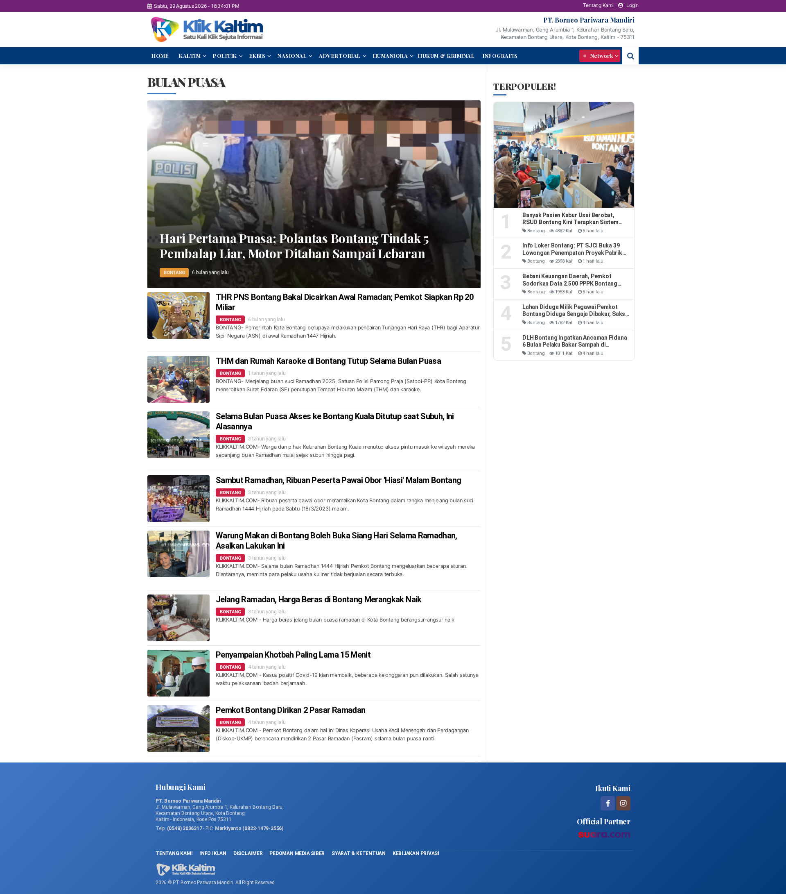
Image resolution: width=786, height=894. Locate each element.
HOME (160, 55)
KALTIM (190, 55)
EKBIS (257, 55)
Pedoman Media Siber (297, 853)
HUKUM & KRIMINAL (446, 55)
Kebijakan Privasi (416, 853)
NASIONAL (292, 55)
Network (601, 55)
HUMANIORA (390, 55)
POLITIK (225, 55)
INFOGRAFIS (500, 55)
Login (632, 5)
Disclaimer (248, 853)
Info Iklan (212, 853)
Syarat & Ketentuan (359, 853)
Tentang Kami (598, 5)
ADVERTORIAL (340, 55)
